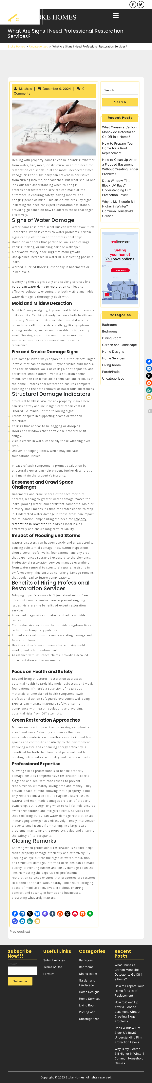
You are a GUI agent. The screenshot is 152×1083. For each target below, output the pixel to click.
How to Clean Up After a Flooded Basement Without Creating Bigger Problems (127, 1011)
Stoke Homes (16, 46)
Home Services (113, 358)
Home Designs (113, 351)
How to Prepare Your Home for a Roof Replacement (118, 148)
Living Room (111, 365)
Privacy (48, 974)
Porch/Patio (111, 372)
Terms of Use (52, 967)
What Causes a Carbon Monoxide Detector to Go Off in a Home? (119, 132)
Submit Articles (54, 960)
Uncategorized (38, 46)
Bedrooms (109, 331)
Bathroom (109, 325)
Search (120, 102)
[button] (15, 914)
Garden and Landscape (119, 345)
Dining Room (111, 338)
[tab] (116, 15)
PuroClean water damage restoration (39, 286)
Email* (12, 964)
